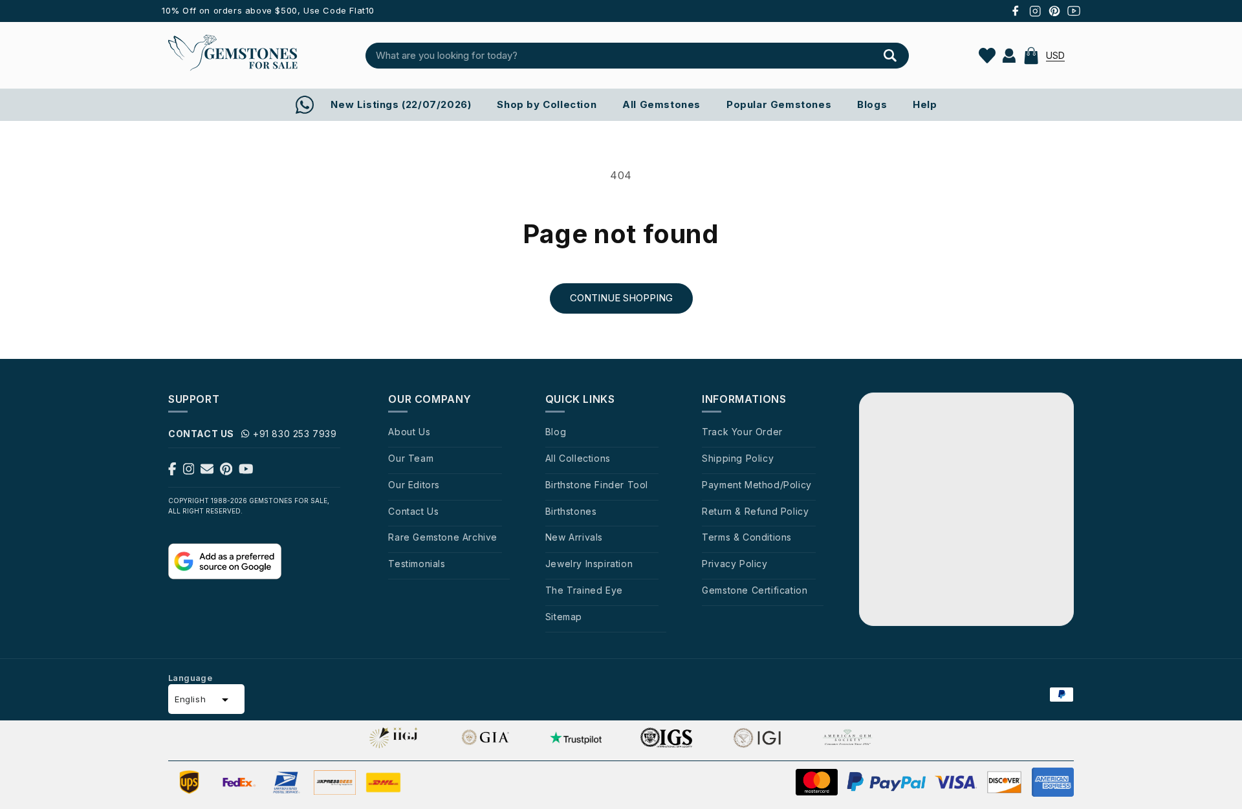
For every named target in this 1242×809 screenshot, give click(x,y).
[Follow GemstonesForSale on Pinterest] (226, 471)
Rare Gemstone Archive (442, 537)
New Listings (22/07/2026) (401, 104)
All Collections (578, 458)
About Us (409, 431)
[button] (1031, 56)
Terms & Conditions (747, 537)
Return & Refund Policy (755, 511)
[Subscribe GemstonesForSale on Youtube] (246, 471)
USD (1055, 55)
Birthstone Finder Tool (596, 484)
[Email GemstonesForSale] (207, 471)
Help (925, 104)
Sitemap (563, 616)
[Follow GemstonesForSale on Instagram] (189, 471)
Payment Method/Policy (757, 484)
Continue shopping (621, 298)
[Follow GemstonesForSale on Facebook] (172, 471)
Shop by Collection (546, 104)
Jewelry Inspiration (589, 563)
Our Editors (414, 484)
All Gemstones (661, 104)
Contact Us (413, 511)
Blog (555, 431)
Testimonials (416, 563)
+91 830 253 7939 (295, 433)
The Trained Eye (584, 590)
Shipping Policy (738, 458)
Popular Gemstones (778, 104)
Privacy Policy (734, 563)
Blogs (872, 104)
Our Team (410, 458)
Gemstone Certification (754, 590)
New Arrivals (574, 537)
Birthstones (571, 511)
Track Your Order (742, 431)
